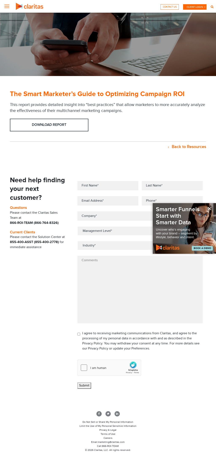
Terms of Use (108, 434)
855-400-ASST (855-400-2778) (34, 242)
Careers (108, 438)
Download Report (49, 125)
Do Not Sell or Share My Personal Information (107, 422)
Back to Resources (188, 146)
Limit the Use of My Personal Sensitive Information (108, 426)
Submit (84, 386)
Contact (170, 6)
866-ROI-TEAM (110, 446)
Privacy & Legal (107, 430)
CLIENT (195, 6)
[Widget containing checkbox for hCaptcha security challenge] (109, 368)
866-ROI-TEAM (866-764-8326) (34, 223)
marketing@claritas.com (111, 442)
